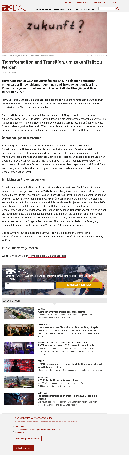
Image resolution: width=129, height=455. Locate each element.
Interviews (60, 9)
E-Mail (8, 284)
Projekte (73, 9)
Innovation (43, 377)
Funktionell (20, 427)
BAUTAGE (69, 2)
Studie (41, 361)
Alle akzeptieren (23, 448)
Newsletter (87, 9)
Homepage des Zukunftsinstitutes (47, 255)
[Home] (15, 8)
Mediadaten (99, 2)
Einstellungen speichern (27, 439)
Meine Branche (43, 9)
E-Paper (112, 2)
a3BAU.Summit (83, 2)
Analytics (19, 432)
